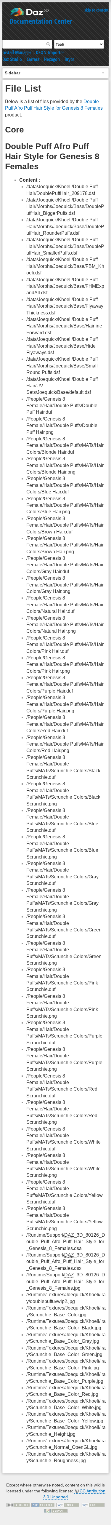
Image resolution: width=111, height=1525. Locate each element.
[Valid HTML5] (68, 1504)
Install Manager (16, 52)
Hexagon (52, 59)
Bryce (69, 59)
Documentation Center (40, 21)
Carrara (33, 59)
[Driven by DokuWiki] (55, 1510)
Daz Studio (12, 59)
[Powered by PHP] (43, 1504)
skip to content (96, 10)
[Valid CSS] (93, 1504)
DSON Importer (50, 52)
